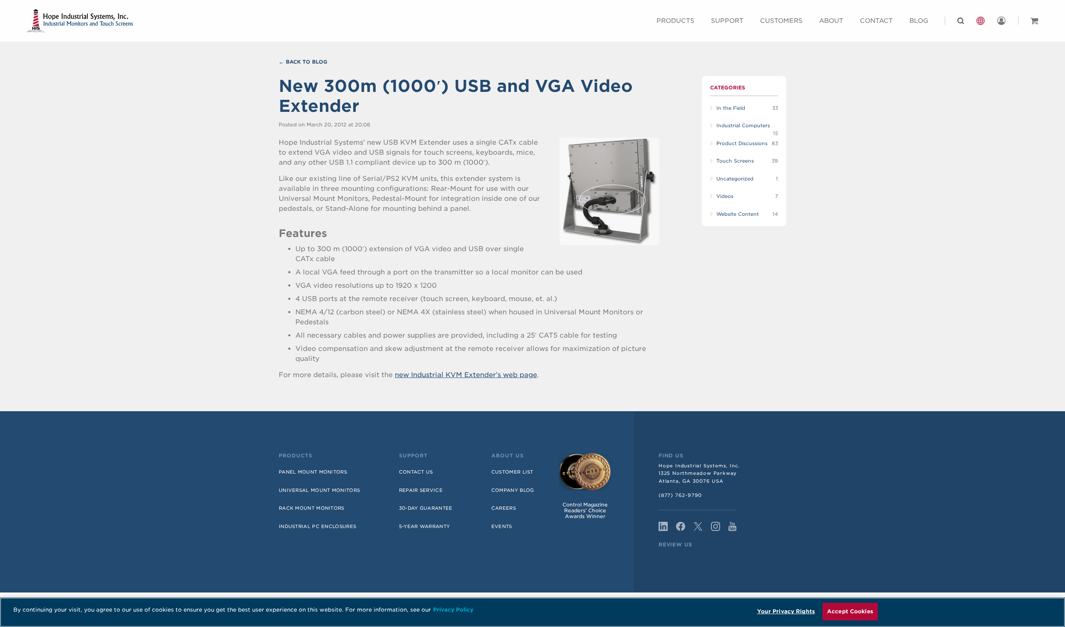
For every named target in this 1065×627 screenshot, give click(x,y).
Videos (724, 196)
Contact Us (416, 472)
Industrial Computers (743, 125)
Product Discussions (742, 143)
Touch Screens (735, 161)
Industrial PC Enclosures (317, 526)
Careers (503, 508)
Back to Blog (306, 62)
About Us (507, 456)
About (831, 21)
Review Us (675, 545)
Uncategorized (734, 179)
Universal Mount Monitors (319, 490)
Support (727, 21)
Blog (918, 21)
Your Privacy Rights (786, 611)
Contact (876, 21)
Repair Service (421, 490)
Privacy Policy (453, 610)
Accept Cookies (850, 611)
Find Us (671, 456)
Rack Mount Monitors (311, 508)
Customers (781, 21)
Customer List (512, 472)
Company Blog (512, 490)
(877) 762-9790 (680, 495)
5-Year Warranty (424, 526)
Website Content (737, 214)
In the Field (730, 108)
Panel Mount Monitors (313, 472)
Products (675, 21)
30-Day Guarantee (426, 508)
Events (501, 526)
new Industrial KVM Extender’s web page (466, 375)
